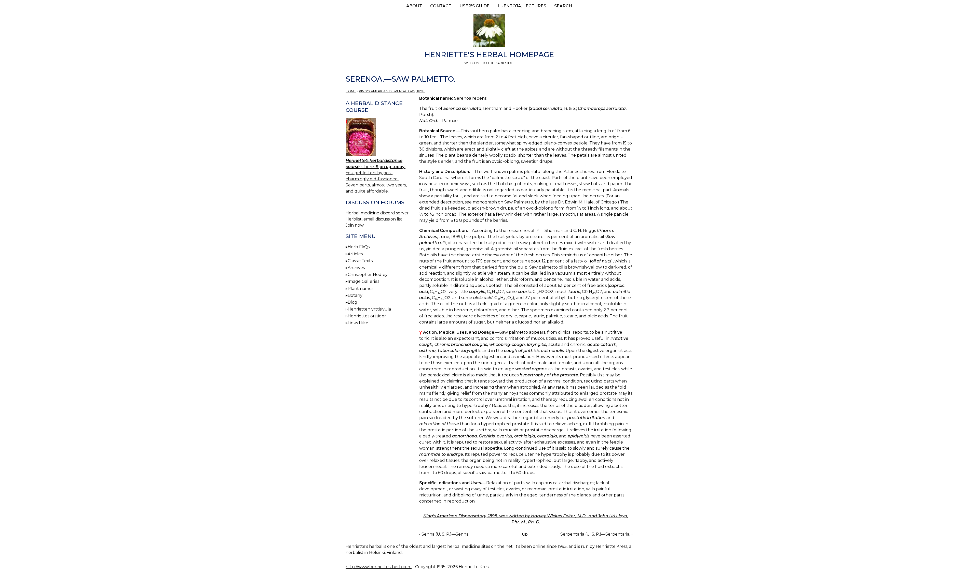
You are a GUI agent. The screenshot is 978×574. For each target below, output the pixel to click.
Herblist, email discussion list (374, 219)
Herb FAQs (359, 246)
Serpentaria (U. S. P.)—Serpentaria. (596, 534)
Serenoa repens (470, 98)
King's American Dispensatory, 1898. (392, 91)
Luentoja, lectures (522, 6)
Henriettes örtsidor (367, 316)
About (414, 6)
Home (351, 91)
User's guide (474, 6)
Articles (355, 254)
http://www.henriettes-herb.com (379, 566)
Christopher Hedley (368, 274)
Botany (355, 295)
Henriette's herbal (364, 546)
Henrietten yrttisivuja (369, 309)
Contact (440, 6)
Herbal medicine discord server (377, 213)
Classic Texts (360, 260)
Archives (356, 267)
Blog (352, 302)
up (525, 534)
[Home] (489, 31)
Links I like (358, 322)
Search (563, 6)
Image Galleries (363, 281)
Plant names (360, 288)
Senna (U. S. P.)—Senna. (444, 534)
